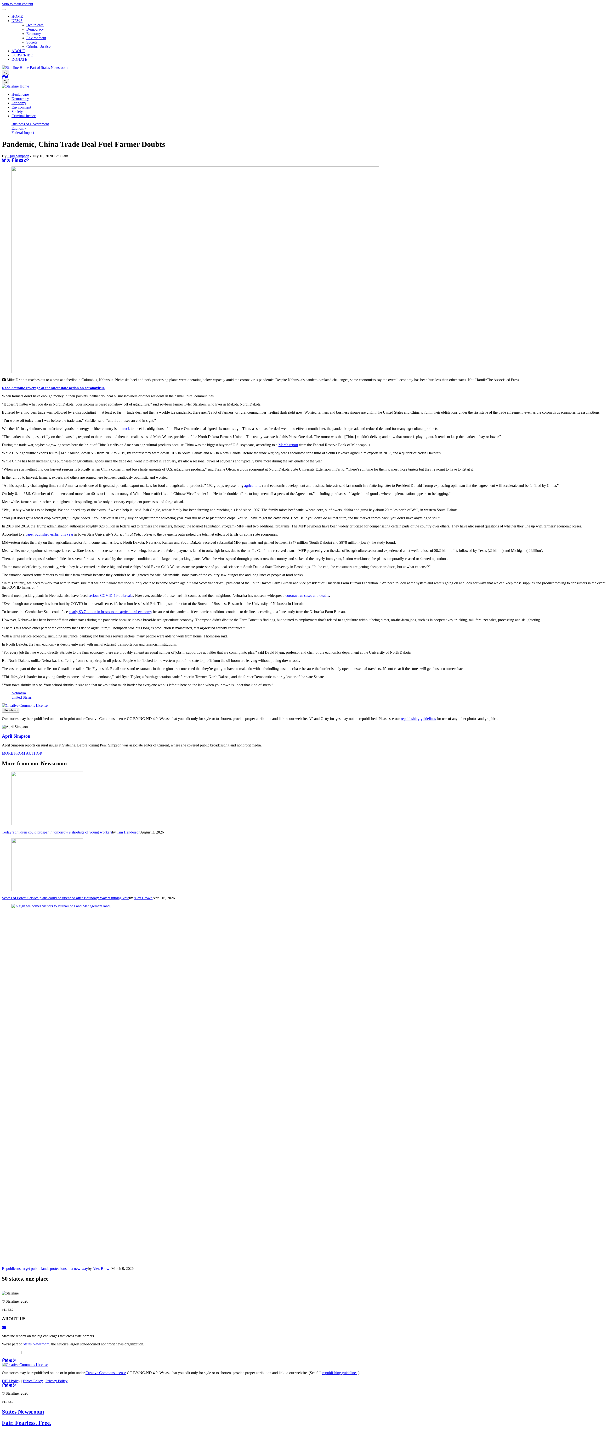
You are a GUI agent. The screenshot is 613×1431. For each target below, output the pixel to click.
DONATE (19, 59)
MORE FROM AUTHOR (22, 753)
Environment (36, 38)
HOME (17, 16)
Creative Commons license (105, 1373)
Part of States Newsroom (49, 68)
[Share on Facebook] (13, 160)
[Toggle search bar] (5, 72)
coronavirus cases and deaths (307, 595)
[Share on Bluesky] (4, 160)
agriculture (252, 485)
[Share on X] (9, 160)
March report (288, 445)
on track (124, 429)
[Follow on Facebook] (3, 77)
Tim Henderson (128, 832)
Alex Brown (143, 898)
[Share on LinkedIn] (17, 160)
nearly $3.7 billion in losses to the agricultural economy (110, 612)
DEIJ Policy (11, 1352)
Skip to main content (17, 4)
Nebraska (18, 693)
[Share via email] (21, 160)
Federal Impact (22, 133)
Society (32, 42)
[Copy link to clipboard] (26, 160)
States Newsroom (36, 1344)
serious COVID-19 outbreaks (111, 595)
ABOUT (18, 51)
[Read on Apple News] (11, 1360)
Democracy (35, 29)
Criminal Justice (38, 46)
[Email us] (4, 1328)
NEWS (17, 21)
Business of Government (30, 124)
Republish (10, 710)
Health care (35, 25)
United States (21, 697)
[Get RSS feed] (14, 1360)
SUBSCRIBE (22, 55)
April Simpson (18, 156)
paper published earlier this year (49, 534)
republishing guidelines (418, 719)
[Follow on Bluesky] (6, 77)
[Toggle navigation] (4, 9)
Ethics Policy (33, 1352)
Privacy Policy (56, 1352)
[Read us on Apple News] (11, 1385)
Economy (33, 34)
